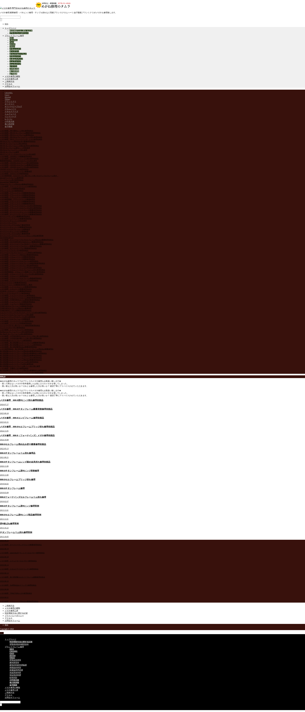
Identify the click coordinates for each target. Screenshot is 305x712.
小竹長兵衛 (14, 69)
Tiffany (12, 47)
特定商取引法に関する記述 (21, 31)
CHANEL (14, 40)
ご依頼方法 (9, 81)
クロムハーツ (15, 56)
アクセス (8, 84)
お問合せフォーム (12, 86)
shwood (12, 44)
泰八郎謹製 (14, 71)
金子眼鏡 (13, 74)
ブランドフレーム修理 (14, 36)
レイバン (13, 66)
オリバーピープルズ (18, 54)
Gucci (12, 42)
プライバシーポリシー (19, 33)
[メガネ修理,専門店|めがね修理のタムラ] (35, 8)
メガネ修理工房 (11, 79)
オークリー (14, 51)
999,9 (12, 38)
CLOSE (3, 635)
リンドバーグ (15, 64)
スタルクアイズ (16, 59)
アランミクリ (15, 49)
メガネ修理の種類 (12, 76)
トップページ (10, 28)
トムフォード (15, 61)
